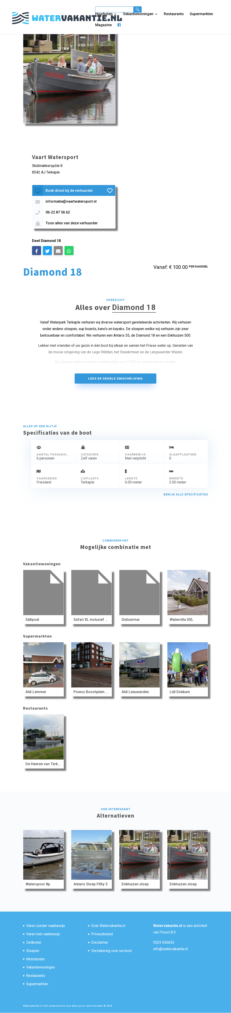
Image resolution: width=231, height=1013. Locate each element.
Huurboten (104, 14)
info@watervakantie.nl (170, 949)
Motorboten (35, 959)
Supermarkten (201, 14)
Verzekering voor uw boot (111, 951)
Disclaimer (99, 942)
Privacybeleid (102, 934)
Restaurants (174, 14)
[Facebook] (119, 28)
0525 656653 (163, 942)
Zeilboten (33, 942)
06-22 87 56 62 (58, 212)
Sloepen (32, 951)
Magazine (103, 25)
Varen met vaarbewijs (43, 934)
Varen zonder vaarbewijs (45, 926)
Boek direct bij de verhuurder (69, 190)
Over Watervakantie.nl (108, 926)
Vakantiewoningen (138, 14)
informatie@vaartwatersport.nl (71, 201)
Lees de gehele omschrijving (115, 378)
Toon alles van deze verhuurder (72, 223)
